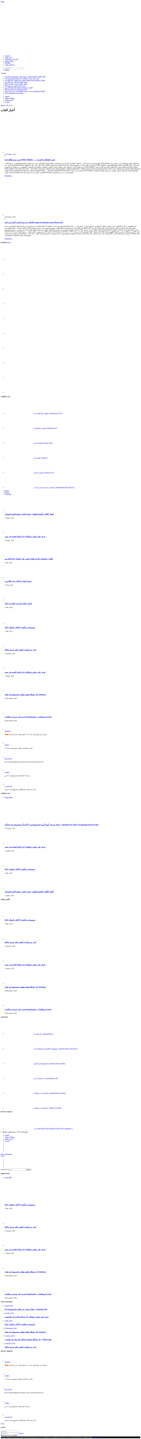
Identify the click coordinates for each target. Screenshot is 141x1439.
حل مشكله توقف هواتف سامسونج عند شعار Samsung (25, 695)
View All (8, 242)
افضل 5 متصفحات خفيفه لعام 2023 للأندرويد (19, 87)
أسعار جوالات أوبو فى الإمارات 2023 (16, 84)
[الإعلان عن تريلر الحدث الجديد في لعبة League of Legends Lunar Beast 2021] (41, 215)
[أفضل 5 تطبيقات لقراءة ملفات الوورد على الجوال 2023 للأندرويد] (15, 555)
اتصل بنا (7, 102)
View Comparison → (66, 1128)
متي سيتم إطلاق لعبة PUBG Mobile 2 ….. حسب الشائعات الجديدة (30, 160)
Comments (8, 494)
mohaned (7, 731)
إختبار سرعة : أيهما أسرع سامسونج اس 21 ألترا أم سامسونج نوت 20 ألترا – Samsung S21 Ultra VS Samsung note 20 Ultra (51, 825)
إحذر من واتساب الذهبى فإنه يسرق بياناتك (20, 650)
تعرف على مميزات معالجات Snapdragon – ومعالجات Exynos (28, 717)
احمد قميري (8, 786)
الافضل (7, 96)
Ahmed (7, 772)
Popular (7, 492)
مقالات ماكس (9, 61)
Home (3, 105)
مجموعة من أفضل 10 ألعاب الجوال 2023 (20, 627)
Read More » (9, 176)
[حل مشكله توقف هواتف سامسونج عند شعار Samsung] (15, 691)
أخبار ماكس (8, 57)
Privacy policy (98, 1437)
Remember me (7, 1435)
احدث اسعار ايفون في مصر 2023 (15, 86)
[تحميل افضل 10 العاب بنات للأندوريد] (15, 577)
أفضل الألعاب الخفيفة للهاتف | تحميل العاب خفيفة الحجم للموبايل (25, 76)
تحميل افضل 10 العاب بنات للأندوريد (16, 82)
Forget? (21, 1433)
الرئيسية (7, 55)
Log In (14, 1435)
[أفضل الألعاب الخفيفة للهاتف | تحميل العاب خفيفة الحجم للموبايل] (15, 510)
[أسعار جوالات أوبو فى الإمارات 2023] (15, 600)
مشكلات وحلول (10, 98)
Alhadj (7, 745)
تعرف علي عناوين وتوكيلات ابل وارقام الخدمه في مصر (22, 78)
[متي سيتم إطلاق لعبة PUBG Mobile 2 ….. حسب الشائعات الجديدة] (42, 152)
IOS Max (7, 63)
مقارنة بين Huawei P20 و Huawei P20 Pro (47, 1128)
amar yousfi (8, 758)
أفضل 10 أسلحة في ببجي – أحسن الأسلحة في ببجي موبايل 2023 (25, 91)
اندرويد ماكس (9, 100)
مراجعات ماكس (10, 64)
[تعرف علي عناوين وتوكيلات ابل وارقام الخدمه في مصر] (15, 533)
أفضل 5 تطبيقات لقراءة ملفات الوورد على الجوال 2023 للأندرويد (25, 80)
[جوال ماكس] (14, 17)
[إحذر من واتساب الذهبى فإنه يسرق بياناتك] (15, 646)
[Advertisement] (70, 33)
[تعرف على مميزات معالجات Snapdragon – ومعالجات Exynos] (15, 713)
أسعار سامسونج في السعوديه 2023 (16, 89)
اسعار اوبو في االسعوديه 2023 (14, 93)
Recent (7, 490)
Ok (93, 1437)
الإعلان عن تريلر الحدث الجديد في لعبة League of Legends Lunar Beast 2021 (34, 222)
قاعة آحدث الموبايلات (11, 59)
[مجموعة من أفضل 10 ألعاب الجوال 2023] (15, 624)
